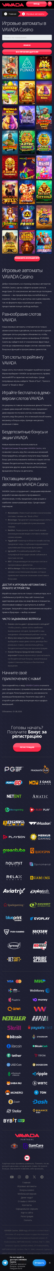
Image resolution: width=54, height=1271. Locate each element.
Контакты (27, 1205)
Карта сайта (27, 1212)
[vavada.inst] (19, 1177)
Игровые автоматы (35, 14)
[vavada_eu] (34, 1177)
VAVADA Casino (32, 685)
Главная (12, 14)
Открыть (39, 1262)
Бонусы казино (27, 1190)
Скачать (28, 1220)
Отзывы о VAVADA (27, 1201)
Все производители (27, 52)
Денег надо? (27, 1197)
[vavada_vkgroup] (26, 1177)
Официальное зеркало (27, 1208)
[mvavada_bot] (42, 1177)
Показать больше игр (27, 258)
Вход (36, 3)
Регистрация (27, 747)
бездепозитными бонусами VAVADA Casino (22, 448)
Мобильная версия (27, 1193)
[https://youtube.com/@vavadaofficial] (11, 1177)
